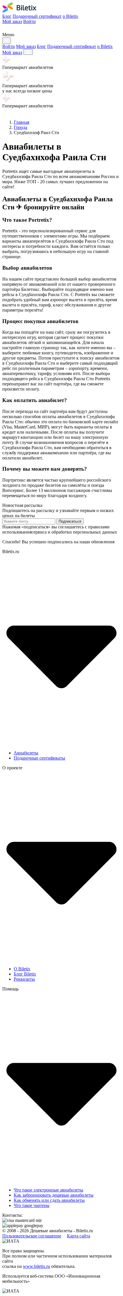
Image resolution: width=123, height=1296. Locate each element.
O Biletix (22, 968)
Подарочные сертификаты (39, 758)
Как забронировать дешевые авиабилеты (54, 1195)
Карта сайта (78, 1235)
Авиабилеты (26, 752)
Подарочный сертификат (37, 16)
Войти (29, 21)
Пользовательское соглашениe (31, 1235)
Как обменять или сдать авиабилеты (49, 1200)
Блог (6, 16)
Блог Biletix (25, 973)
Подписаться (70, 521)
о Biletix (70, 16)
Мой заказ (12, 21)
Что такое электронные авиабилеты (48, 1189)
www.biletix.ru (36, 1266)
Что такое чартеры (31, 1205)
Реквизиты (24, 979)
